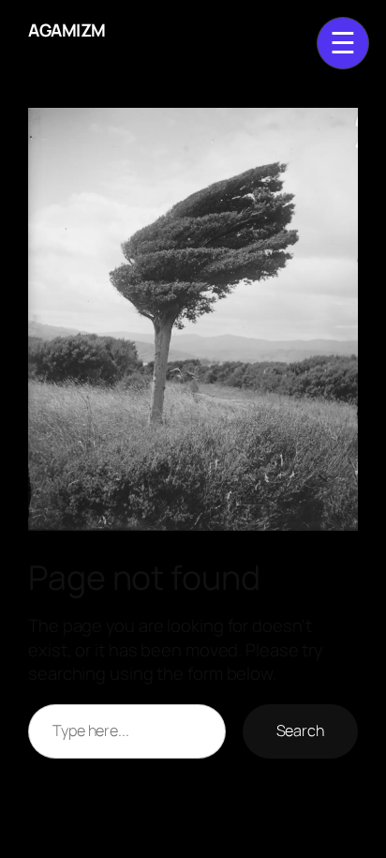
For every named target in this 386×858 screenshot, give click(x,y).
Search (300, 730)
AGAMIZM (67, 30)
